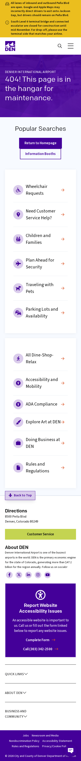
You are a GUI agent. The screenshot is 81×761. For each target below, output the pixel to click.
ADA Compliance (41, 404)
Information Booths (40, 153)
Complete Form (38, 640)
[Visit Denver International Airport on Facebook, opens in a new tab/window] (9, 575)
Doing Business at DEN (43, 443)
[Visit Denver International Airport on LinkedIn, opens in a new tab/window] (28, 575)
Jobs (26, 736)
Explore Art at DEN (43, 422)
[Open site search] (60, 46)
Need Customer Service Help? (40, 214)
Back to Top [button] (23, 495)
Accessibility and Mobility (42, 383)
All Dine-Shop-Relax (39, 358)
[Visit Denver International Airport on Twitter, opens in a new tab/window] (19, 575)
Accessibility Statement (57, 741)
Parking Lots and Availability (42, 312)
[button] (70, 46)
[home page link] (21, 46)
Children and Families (38, 239)
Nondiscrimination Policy (24, 741)
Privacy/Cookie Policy (55, 746)
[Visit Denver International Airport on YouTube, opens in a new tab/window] (47, 575)
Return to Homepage (40, 143)
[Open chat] (70, 750)
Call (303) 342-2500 (38, 649)
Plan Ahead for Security (40, 263)
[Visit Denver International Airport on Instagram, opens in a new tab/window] (38, 575)
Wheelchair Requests (36, 190)
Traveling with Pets (39, 288)
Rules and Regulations (37, 467)
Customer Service (40, 534)
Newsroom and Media (45, 736)
